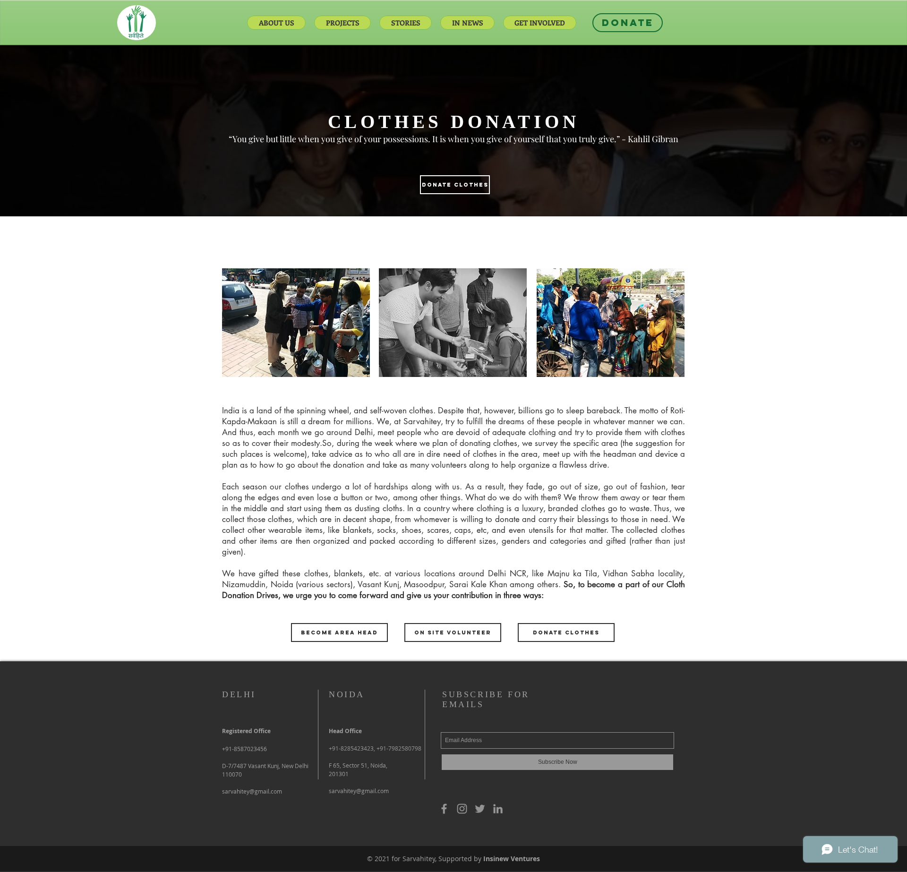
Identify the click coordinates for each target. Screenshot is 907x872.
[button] (339, 632)
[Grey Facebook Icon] (444, 808)
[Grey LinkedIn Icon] (498, 808)
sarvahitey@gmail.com (359, 791)
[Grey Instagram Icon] (462, 808)
